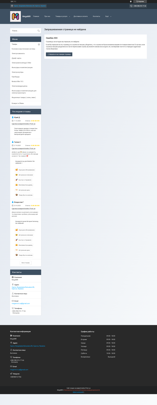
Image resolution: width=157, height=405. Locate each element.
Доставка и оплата (81, 16)
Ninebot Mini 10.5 (17, 81)
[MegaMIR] (15, 16)
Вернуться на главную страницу (60, 54)
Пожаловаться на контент (71, 390)
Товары (14, 44)
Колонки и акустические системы (23, 49)
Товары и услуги (61, 16)
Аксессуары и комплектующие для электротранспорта (24, 92)
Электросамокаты (18, 53)
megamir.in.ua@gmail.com (21, 303)
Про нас (47, 16)
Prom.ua (88, 388)
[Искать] (38, 30)
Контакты (96, 16)
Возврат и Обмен (18, 103)
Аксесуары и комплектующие (22, 67)
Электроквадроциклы (19, 86)
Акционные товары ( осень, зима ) (24, 97)
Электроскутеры (17, 72)
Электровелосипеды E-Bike (21, 63)
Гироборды (16, 77)
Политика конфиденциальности (90, 390)
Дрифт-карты (16, 58)
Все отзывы (26, 263)
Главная (36, 16)
